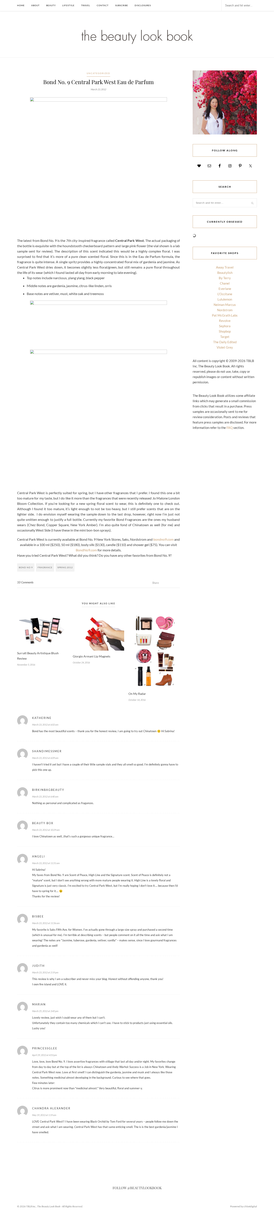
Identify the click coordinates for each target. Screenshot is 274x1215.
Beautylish (224, 273)
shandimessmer (47, 751)
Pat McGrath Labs (225, 315)
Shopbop (225, 331)
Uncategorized (98, 73)
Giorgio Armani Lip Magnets (91, 656)
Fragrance (45, 567)
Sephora (225, 326)
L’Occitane (224, 294)
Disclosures (143, 5)
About (35, 5)
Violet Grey (225, 347)
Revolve (225, 321)
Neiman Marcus (225, 305)
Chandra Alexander (51, 1108)
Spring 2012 (65, 567)
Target (224, 337)
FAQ (229, 427)
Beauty (51, 5)
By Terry (225, 278)
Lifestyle (68, 5)
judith (38, 965)
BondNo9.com (86, 550)
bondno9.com (163, 539)
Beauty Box (42, 823)
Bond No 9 (26, 567)
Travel (85, 5)
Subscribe (121, 5)
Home (21, 5)
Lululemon (224, 299)
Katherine (42, 718)
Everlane (225, 289)
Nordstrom (224, 310)
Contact (103, 5)
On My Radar (137, 693)
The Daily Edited (225, 342)
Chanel (225, 283)
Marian (39, 1004)
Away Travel (225, 267)
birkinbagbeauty (48, 790)
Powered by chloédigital (243, 1206)
